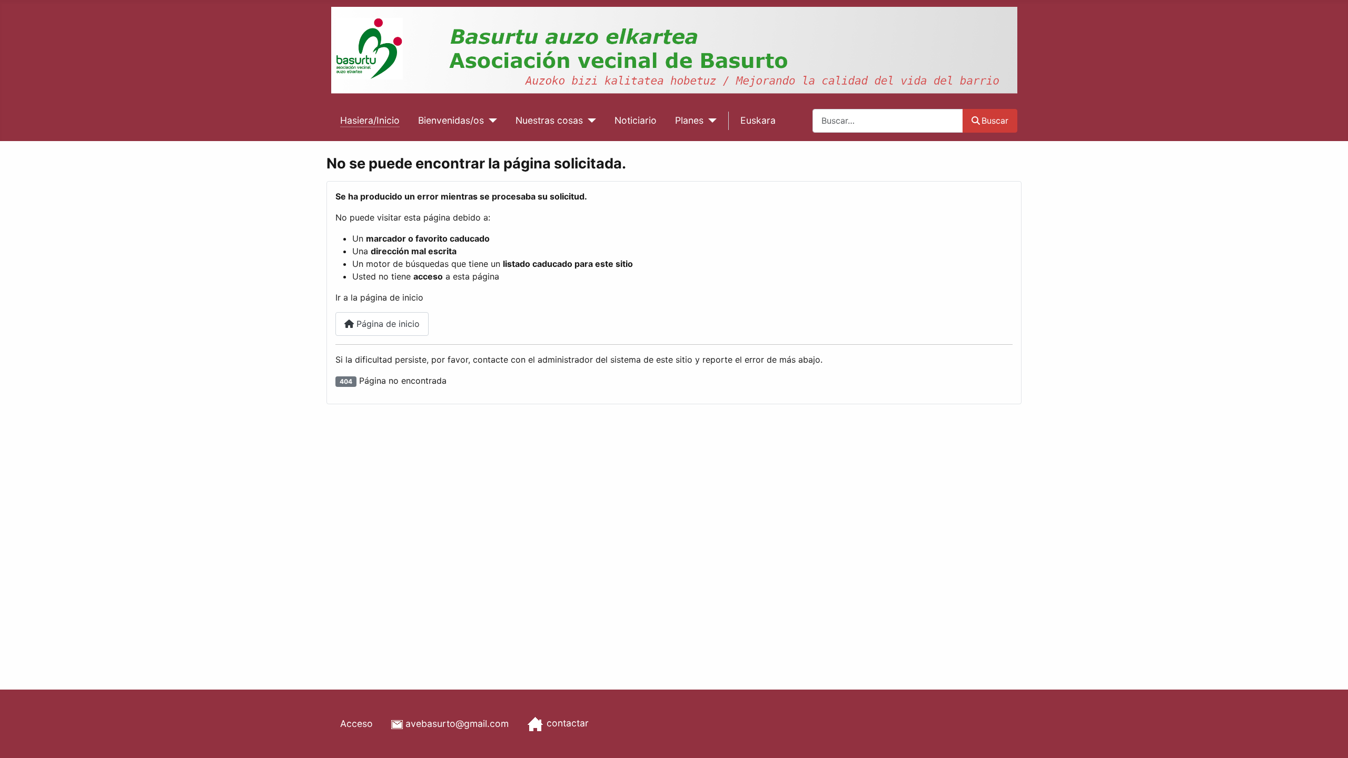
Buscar (995, 120)
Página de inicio (387, 323)
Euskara (758, 120)
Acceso (356, 723)
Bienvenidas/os (451, 120)
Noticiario (635, 120)
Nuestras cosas (549, 120)
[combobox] (887, 121)
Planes (689, 120)
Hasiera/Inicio (370, 120)
